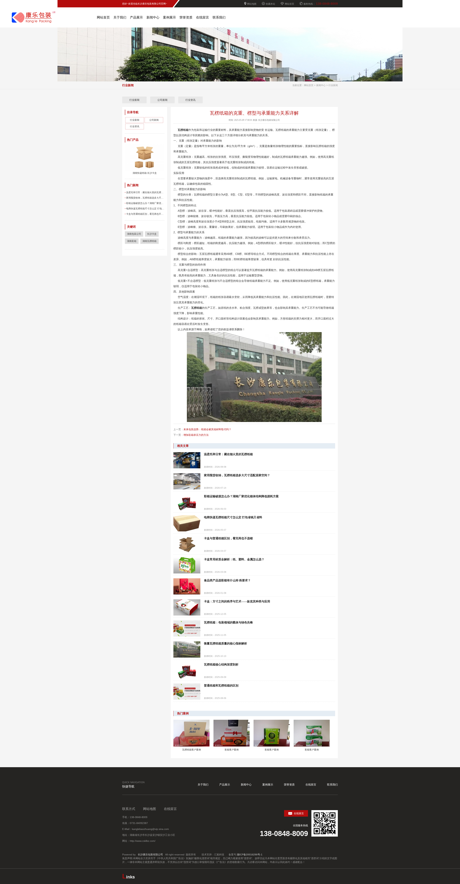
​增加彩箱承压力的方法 (196, 434)
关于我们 (203, 784)
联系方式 (128, 809)
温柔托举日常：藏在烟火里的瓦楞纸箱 (145, 192)
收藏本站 (270, 4)
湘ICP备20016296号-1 (250, 854)
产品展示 (224, 784)
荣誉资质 (289, 784)
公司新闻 (162, 99)
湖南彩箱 (131, 241)
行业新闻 (333, 85)
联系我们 (332, 784)
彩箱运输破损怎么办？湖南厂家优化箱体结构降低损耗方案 (145, 203)
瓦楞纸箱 (183, 129)
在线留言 (310, 784)
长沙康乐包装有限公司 (150, 854)
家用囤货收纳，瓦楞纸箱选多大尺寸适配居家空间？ (145, 197)
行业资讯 (190, 99)
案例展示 (267, 784)
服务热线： (320, 3)
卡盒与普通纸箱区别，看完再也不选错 (145, 214)
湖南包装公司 (134, 234)
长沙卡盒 (152, 234)
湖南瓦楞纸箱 (149, 241)
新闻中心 (321, 85)
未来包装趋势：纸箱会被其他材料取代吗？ (207, 429)
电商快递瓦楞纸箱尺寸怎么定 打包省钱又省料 (145, 208)
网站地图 (251, 4)
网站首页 (289, 4)
